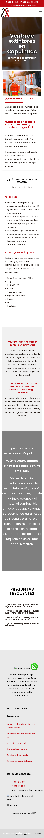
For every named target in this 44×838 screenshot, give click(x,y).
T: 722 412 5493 (13, 2)
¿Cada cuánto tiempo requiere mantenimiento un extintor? (22, 612)
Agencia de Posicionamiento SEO (27, 834)
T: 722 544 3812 (28, 2)
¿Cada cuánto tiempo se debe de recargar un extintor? (21, 618)
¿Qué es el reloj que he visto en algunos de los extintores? (21, 605)
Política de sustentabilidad (19, 761)
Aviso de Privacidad (16, 743)
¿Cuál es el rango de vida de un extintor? (22, 624)
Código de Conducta (17, 749)
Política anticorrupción (18, 755)
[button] (22, 605)
